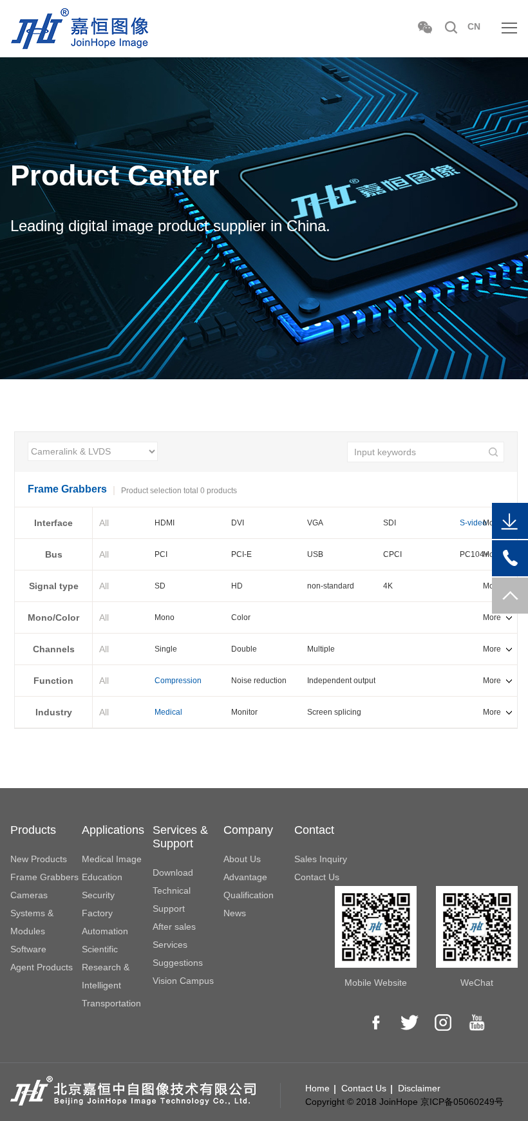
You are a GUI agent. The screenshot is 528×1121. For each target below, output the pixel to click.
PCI (161, 554)
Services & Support (180, 837)
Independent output (341, 680)
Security (98, 895)
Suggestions (178, 962)
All (104, 523)
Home (317, 1088)
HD (237, 585)
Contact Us (316, 877)
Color (240, 617)
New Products (38, 859)
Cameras (29, 895)
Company (248, 830)
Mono (164, 617)
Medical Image (112, 859)
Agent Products (41, 967)
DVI (237, 522)
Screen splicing (334, 712)
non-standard (330, 585)
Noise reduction (259, 680)
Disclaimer (419, 1088)
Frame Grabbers (44, 877)
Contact (314, 830)
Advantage (245, 877)
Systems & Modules (31, 922)
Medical (168, 712)
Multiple (321, 649)
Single (166, 649)
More (492, 617)
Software (28, 949)
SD (160, 585)
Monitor (244, 712)
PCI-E (241, 554)
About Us (242, 859)
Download (173, 872)
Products (33, 830)
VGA (315, 522)
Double (244, 649)
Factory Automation (105, 922)
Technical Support (172, 899)
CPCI (392, 554)
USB (315, 554)
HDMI (164, 522)
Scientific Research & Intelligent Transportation (111, 976)
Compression (178, 680)
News (234, 913)
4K (388, 585)
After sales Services (174, 935)
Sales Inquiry (320, 859)
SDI (389, 522)
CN (473, 26)
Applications (113, 830)
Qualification (248, 895)
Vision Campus (183, 980)
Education (102, 877)
